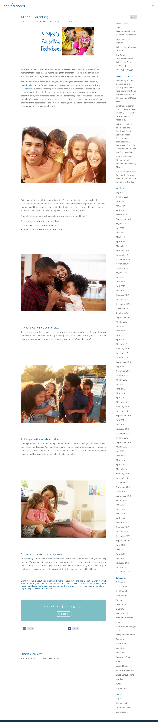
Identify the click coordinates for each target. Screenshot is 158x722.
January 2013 (122, 478)
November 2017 (123, 308)
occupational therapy (125, 634)
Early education (123, 613)
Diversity (120, 609)
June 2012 (120, 509)
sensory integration (125, 670)
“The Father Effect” (124, 70)
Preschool (120, 652)
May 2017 (120, 335)
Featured (120, 622)
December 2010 (123, 571)
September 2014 (123, 415)
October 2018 (122, 268)
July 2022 (120, 192)
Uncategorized (84, 22)
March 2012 (121, 522)
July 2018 (120, 277)
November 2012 (123, 487)
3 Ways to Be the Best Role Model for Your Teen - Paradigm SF (126, 175)
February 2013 (122, 473)
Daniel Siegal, (27, 88)
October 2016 (122, 357)
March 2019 (121, 246)
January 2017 (122, 353)
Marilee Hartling (29, 22)
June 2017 (120, 330)
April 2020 (120, 210)
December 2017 (123, 304)
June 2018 (120, 281)
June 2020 (120, 201)
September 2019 (123, 219)
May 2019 (120, 237)
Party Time (121, 643)
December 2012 (123, 482)
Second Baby (122, 666)
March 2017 (121, 344)
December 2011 (123, 536)
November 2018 (123, 263)
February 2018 (122, 295)
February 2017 (122, 348)
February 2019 (122, 250)
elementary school (124, 617)
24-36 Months (63, 22)
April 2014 (120, 420)
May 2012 (120, 513)
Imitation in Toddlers (125, 182)
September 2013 (123, 442)
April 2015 (120, 397)
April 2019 (120, 241)
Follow (30, 628)
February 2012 (122, 527)
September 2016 (123, 362)
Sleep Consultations (125, 675)
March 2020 (121, 214)
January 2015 (122, 411)
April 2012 (120, 518)
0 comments (95, 22)
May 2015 (120, 393)
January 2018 (122, 299)
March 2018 (121, 290)
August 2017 (121, 322)
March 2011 (121, 558)
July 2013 (120, 451)
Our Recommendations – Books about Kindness (126, 31)
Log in (119, 698)
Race (118, 661)
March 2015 (121, 402)
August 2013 (121, 446)
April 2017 (120, 339)
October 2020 (122, 197)
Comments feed (123, 707)
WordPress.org (123, 712)
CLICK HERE (64, 613)
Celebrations (121, 604)
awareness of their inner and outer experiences (42, 203)
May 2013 (120, 460)
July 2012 (120, 504)
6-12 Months (73, 22)
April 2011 (120, 554)
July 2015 (120, 384)
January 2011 (122, 567)
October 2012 (122, 491)
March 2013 (121, 469)
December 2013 (123, 433)
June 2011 (120, 545)
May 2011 (120, 549)
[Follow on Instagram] (24, 628)
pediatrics (120, 648)
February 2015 (122, 406)
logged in (37, 658)
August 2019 (121, 223)
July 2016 (120, 366)
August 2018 (121, 272)
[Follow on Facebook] (69, 628)
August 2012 (121, 500)
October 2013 (122, 437)
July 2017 (120, 326)
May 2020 (120, 205)
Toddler (119, 679)
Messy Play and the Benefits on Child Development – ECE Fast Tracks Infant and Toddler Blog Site (126, 87)
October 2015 (122, 375)
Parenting (120, 639)
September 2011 (123, 540)
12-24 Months (53, 22)
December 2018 (123, 259)
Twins (118, 683)
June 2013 (120, 455)
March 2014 (121, 424)
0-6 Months (121, 582)
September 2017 (123, 317)
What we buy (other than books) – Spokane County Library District (126, 109)
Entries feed (121, 703)
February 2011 (122, 563)
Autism (119, 600)
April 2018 (120, 286)
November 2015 (123, 371)
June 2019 (120, 232)
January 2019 (122, 255)
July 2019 (120, 228)
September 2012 (123, 496)
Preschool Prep (123, 657)
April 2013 (120, 464)
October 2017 (122, 313)
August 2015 (121, 380)
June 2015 (120, 388)
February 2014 (122, 429)
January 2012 (122, 531)
